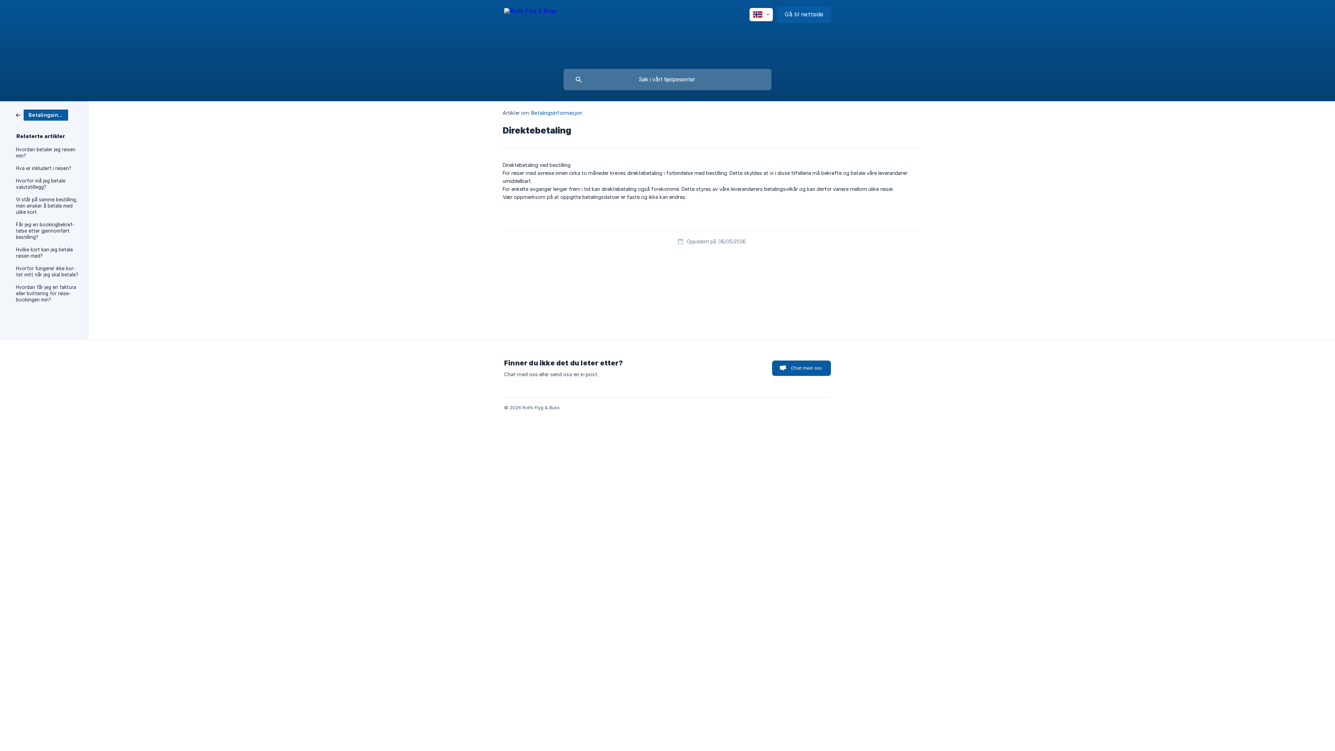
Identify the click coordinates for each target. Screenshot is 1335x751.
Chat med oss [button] (806, 368)
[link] (42, 114)
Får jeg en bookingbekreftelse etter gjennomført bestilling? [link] (45, 231)
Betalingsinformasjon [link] (556, 113)
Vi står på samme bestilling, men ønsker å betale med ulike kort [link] (46, 206)
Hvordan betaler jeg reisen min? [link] (45, 153)
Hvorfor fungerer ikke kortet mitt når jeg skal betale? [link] (47, 271)
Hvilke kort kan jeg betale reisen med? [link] (44, 253)
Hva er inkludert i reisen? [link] (43, 168)
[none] (530, 15)
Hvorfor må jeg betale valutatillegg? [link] (40, 184)
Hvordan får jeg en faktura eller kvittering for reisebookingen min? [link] (46, 293)
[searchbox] (667, 79)
